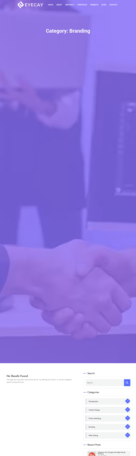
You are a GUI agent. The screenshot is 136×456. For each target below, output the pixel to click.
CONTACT (113, 5)
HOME (50, 5)
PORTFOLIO (82, 5)
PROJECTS (94, 5)
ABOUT (59, 5)
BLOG (104, 5)
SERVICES (69, 5)
